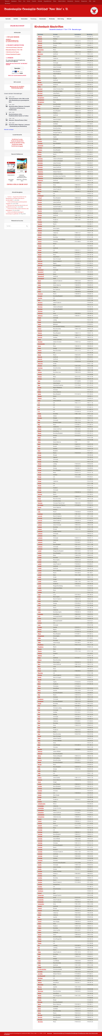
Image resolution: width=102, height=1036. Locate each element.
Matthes (40, 653)
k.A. (39, 402)
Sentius (40, 919)
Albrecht (40, 38)
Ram (39, 747)
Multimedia (52, 19)
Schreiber (40, 860)
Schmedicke (41, 810)
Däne (39, 126)
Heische (40, 365)
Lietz (39, 616)
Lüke (39, 511)
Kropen (39, 501)
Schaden (40, 790)
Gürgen (39, 243)
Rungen (40, 764)
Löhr (39, 509)
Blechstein (40, 54)
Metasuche (7, 1)
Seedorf (40, 906)
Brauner (40, 104)
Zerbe (39, 1004)
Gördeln (40, 232)
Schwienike (40, 897)
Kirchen (28, 1)
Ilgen (39, 381)
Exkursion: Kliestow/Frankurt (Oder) (18, 120)
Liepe (39, 594)
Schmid (39, 819)
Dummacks (40, 145)
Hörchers (40, 302)
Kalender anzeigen (9, 129)
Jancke (39, 387)
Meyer (39, 668)
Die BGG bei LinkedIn (17, 144)
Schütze (40, 788)
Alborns (40, 36)
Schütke (40, 786)
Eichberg (40, 147)
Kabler (39, 413)
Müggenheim (41, 636)
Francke (40, 202)
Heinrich (40, 357)
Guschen (40, 298)
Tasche (39, 934)
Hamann (40, 331)
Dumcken (40, 143)
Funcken (40, 222)
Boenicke (40, 84)
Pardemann (40, 699)
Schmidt (40, 825)
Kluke (39, 437)
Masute (40, 649)
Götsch (39, 235)
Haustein (40, 341)
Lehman (40, 522)
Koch (39, 444)
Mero (39, 662)
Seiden (39, 915)
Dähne (39, 123)
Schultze (40, 871)
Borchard (40, 89)
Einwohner (77, 1)
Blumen (39, 82)
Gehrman (40, 261)
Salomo (40, 777)
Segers (39, 912)
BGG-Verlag (61, 19)
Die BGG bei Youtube (17, 139)
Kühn (39, 400)
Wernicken (40, 984)
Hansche (40, 335)
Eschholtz (40, 158)
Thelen (39, 936)
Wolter (39, 993)
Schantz (40, 801)
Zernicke (40, 1015)
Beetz (39, 52)
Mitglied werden (13, 37)
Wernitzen (40, 991)
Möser (39, 633)
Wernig (40, 987)
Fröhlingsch (40, 195)
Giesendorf (40, 269)
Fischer (39, 184)
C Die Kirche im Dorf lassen (12, 52)
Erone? (39, 156)
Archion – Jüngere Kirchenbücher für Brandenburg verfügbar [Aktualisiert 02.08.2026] (16, 198)
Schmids (40, 823)
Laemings (40, 514)
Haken (39, 326)
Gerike (39, 267)
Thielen (39, 939)
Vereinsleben (24, 19)
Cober (39, 119)
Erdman (40, 152)
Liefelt (39, 577)
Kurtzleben (40, 505)
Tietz (39, 956)
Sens (39, 917)
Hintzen (40, 372)
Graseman (40, 293)
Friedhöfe (34, 1)
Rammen (40, 749)
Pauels (39, 703)
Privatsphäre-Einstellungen (71, 1033)
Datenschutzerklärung (58, 1033)
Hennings (40, 368)
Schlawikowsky (41, 803)
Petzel (39, 736)
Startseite (8, 19)
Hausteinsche (41, 344)
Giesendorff (41, 274)
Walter (39, 980)
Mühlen (54, 1)
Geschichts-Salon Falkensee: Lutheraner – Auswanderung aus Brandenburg (19, 125)
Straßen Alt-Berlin (62, 1)
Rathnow (40, 751)
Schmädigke (41, 806)
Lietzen (40, 623)
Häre (39, 300)
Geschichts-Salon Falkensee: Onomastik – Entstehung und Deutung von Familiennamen (19, 108)
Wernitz (40, 989)
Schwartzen (41, 895)
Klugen (39, 426)
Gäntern (40, 228)
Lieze (39, 625)
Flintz (39, 193)
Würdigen (40, 978)
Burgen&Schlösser (47, 1)
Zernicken (40, 1021)
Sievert (39, 921)
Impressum (49, 1033)
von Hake (40, 971)
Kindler (39, 416)
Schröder (40, 827)
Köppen (40, 396)
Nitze (39, 681)
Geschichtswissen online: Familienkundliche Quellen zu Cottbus (18, 115)
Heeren (39, 350)
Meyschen (40, 673)
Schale (39, 799)
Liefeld (39, 551)
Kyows (39, 507)
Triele (39, 960)
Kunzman (40, 503)
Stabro (39, 923)
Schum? (40, 893)
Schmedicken (41, 814)
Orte (24, 1)
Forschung (33, 19)
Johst (39, 389)
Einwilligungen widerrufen (84, 1033)
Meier (39, 657)
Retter (39, 756)
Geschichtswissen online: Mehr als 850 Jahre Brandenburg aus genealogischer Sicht (19, 100)
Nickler (39, 677)
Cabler (39, 117)
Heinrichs (40, 361)
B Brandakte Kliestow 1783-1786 (14, 49)
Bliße (39, 56)
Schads (39, 795)
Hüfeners (40, 313)
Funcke (39, 217)
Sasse (39, 782)
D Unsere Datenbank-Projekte (13, 54)
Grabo (39, 285)
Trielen (39, 967)
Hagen (39, 317)
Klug (39, 420)
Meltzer (40, 660)
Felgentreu (40, 171)
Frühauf (40, 198)
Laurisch (40, 516)
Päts (39, 694)
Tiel (39, 945)
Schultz (39, 862)
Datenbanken (42, 19)
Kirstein (40, 418)
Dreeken (40, 141)
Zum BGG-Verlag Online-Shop (17, 184)
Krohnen (40, 494)
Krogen (39, 492)
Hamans (40, 333)
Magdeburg (40, 644)
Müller (39, 638)
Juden (94, 1)
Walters (40, 982)
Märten (39, 629)
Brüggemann (41, 97)
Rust (39, 766)
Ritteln (39, 762)
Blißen (39, 80)
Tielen (39, 952)
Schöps (39, 784)
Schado (40, 793)
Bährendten (41, 49)
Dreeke (39, 139)
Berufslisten (7, 3)
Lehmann (40, 531)
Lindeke (40, 627)
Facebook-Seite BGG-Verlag (17, 142)
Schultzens (40, 891)
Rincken (40, 760)
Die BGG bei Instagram (17, 146)
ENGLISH (69, 19)
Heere (39, 346)
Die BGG (16, 19)
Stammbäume (14, 1)
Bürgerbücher (84, 1)
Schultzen (40, 888)
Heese (39, 355)
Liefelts (40, 590)
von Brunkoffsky (42, 969)
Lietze (39, 618)
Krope (39, 496)
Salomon (40, 780)
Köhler (39, 392)
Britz (39, 106)
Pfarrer (19, 1)
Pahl (39, 697)
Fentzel (39, 182)
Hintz (39, 370)
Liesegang (40, 614)
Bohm (39, 86)
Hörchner (40, 304)
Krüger (39, 453)
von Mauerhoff (41, 976)
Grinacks (40, 296)
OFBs (90, 1)
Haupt (39, 339)
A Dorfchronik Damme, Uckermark (14, 47)
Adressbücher (70, 1)
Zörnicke (40, 1002)
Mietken (40, 675)
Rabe (39, 738)
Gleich (39, 280)
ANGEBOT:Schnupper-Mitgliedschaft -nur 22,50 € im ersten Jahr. (12, 40)
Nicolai (39, 679)
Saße (39, 769)
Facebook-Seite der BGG (17, 141)
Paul (39, 705)
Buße (39, 115)
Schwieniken (41, 904)
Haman (39, 328)
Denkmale (40, 1)
